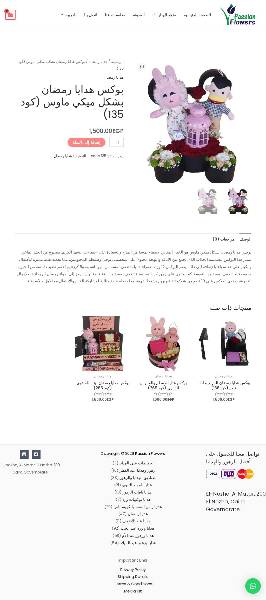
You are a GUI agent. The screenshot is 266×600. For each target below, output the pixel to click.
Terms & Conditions (133, 583)
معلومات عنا (115, 14)
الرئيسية (117, 61)
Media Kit (133, 591)
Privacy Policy (133, 569)
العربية (71, 14)
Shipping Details (133, 576)
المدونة (139, 14)
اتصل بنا (90, 14)
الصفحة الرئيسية (197, 14)
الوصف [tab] (245, 239)
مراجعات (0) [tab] (223, 239)
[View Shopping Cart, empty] (10, 15)
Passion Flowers (150, 453)
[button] (141, 67)
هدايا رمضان (98, 61)
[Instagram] (24, 454)
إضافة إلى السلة (86, 142)
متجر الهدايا (166, 14)
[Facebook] (36, 454)
